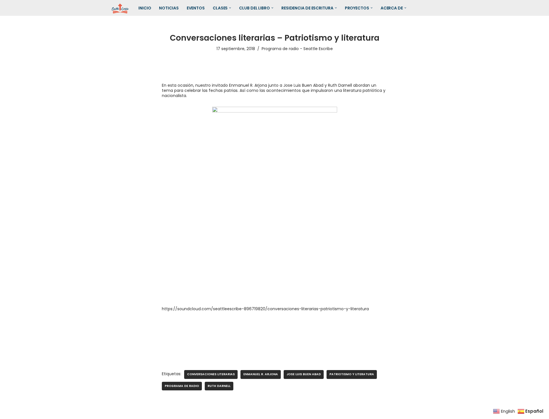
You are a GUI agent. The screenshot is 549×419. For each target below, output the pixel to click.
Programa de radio (182, 386)
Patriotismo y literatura (351, 374)
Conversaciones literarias (211, 374)
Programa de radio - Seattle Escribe (297, 49)
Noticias (168, 8)
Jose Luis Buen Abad (304, 374)
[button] (230, 8)
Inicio (144, 8)
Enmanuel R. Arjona (260, 374)
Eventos (196, 8)
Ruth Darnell (219, 386)
